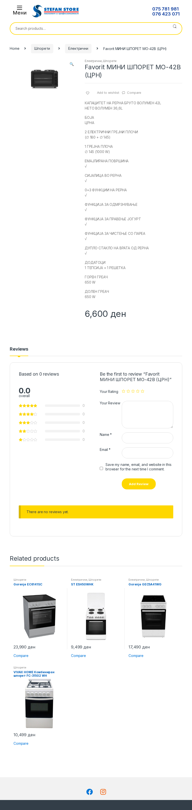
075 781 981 (165, 9)
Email (105, 449)
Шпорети (42, 48)
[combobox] (89, 28)
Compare (134, 93)
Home (14, 48)
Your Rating (109, 391)
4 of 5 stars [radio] (138, 391)
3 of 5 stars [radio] (133, 391)
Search (175, 28)
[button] (71, 64)
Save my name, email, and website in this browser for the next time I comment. (138, 466)
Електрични (78, 48)
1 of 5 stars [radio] (123, 391)
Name (106, 434)
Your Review (110, 403)
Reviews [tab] (19, 349)
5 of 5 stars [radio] (142, 391)
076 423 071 (166, 14)
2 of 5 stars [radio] (128, 391)
